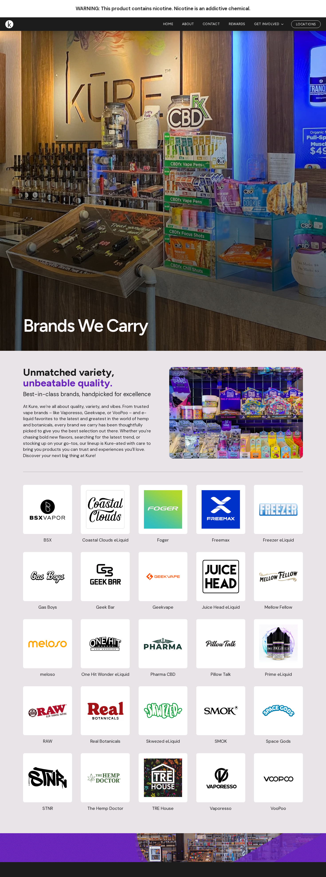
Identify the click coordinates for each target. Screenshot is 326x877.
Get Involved (266, 24)
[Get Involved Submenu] (283, 24)
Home (168, 24)
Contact (211, 24)
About (188, 24)
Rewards (237, 24)
